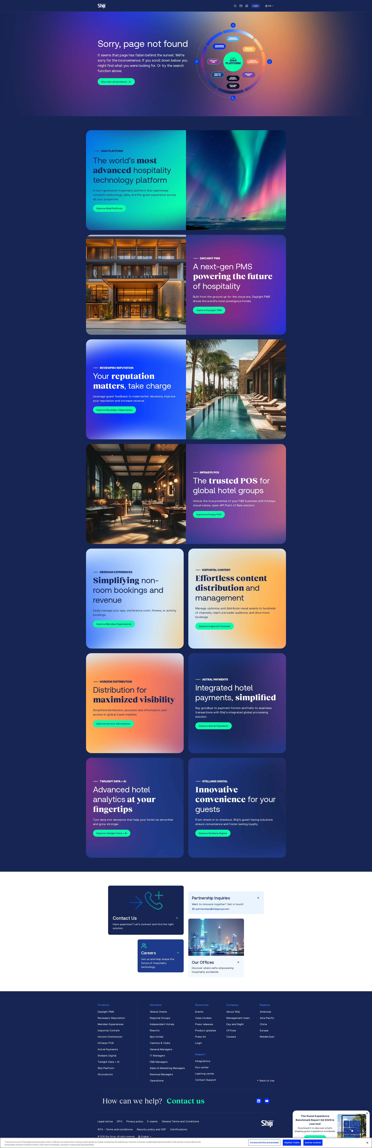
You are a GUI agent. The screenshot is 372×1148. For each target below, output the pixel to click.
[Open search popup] (235, 5)
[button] (255, 6)
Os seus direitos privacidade (264, 1142)
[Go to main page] (102, 5)
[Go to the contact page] (240, 5)
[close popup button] (367, 1113)
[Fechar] (367, 1142)
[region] (186, 1143)
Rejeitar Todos (292, 1142)
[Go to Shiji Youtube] (267, 1101)
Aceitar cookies (313, 1142)
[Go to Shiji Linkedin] (259, 1101)
